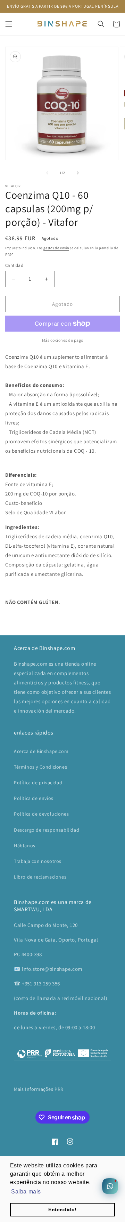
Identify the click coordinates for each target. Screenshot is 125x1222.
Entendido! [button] (62, 1209)
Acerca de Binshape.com (41, 751)
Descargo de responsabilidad (46, 830)
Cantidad (14, 265)
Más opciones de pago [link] (62, 340)
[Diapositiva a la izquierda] (47, 173)
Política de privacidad (38, 782)
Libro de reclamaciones (40, 877)
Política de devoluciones (41, 814)
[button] (8, 24)
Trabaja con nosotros (37, 861)
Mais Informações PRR (39, 1089)
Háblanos (24, 845)
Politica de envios (33, 798)
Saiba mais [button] (26, 1192)
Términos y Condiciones (40, 767)
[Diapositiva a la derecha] (77, 173)
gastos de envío (56, 248)
